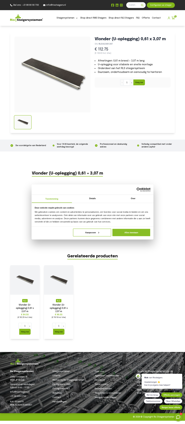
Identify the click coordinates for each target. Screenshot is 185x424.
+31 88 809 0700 (18, 396)
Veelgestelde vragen (105, 397)
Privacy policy (101, 384)
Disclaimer (100, 380)
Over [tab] (133, 198)
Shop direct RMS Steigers (93, 18)
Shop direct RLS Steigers (121, 18)
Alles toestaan (131, 232)
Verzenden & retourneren (108, 393)
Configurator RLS (61, 389)
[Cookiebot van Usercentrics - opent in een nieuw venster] (138, 189)
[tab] (22, 122)
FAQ (138, 18)
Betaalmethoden (103, 389)
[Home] (26, 18)
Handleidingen (59, 402)
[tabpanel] (52, 74)
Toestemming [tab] (51, 199)
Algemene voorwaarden (107, 376)
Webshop (57, 393)
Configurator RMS (61, 384)
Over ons (99, 371)
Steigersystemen (65, 18)
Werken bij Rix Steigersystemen (68, 380)
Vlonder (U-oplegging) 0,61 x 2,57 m (59, 308)
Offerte (146, 18)
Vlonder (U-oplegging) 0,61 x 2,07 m (25, 308)
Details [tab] (92, 198)
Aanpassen (90, 232)
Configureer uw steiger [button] (161, 5)
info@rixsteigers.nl (20, 392)
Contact (156, 18)
